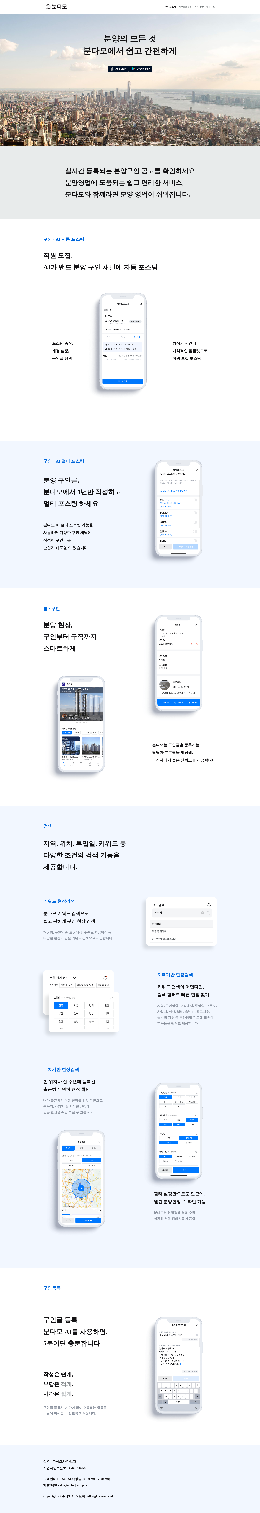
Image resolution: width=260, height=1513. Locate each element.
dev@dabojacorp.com (75, 1485)
